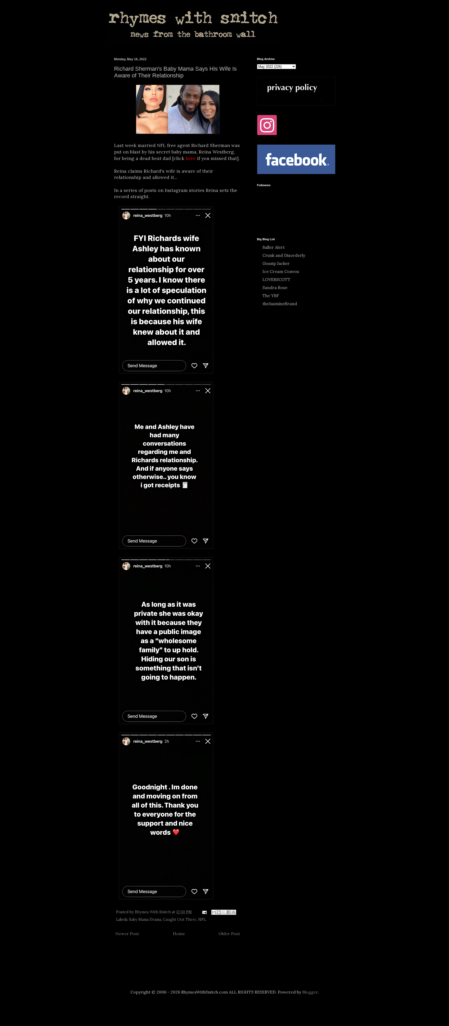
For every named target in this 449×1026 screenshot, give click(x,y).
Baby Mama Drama (145, 919)
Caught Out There (179, 919)
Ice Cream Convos (280, 271)
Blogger (310, 992)
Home (179, 933)
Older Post (229, 933)
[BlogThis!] (218, 912)
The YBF (270, 295)
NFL (202, 919)
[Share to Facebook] (228, 912)
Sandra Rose (274, 287)
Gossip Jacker (276, 263)
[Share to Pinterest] (233, 912)
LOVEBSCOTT (276, 279)
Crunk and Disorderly (283, 255)
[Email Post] (204, 912)
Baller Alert (273, 247)
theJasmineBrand (279, 303)
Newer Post (127, 933)
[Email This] (213, 912)
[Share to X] (223, 912)
